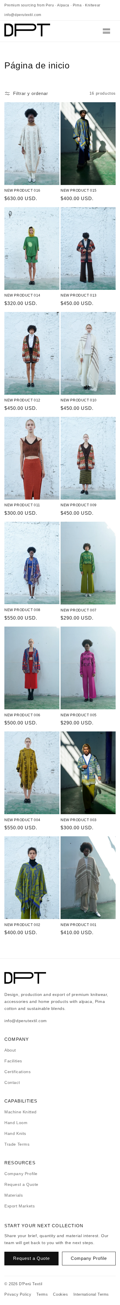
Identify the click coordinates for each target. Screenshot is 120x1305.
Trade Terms (17, 1144)
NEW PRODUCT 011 (22, 505)
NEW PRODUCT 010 (79, 400)
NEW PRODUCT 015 (79, 190)
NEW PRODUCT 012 (22, 400)
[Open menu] (109, 31)
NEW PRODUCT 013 (79, 295)
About (10, 1050)
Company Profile (21, 1173)
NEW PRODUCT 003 (79, 820)
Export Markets (19, 1206)
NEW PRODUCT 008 (22, 610)
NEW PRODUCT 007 (79, 610)
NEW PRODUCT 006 (22, 715)
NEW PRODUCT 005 (79, 715)
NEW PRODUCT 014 (22, 295)
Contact (12, 1082)
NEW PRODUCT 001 (79, 925)
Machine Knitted (20, 1112)
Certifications (17, 1071)
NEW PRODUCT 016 (22, 190)
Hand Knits (15, 1133)
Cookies (60, 1294)
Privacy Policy (17, 1294)
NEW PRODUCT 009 (79, 505)
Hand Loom (15, 1122)
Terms (42, 1294)
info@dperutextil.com (22, 15)
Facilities (13, 1061)
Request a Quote (21, 1184)
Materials (13, 1195)
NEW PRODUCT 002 (22, 925)
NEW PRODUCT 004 (22, 820)
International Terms (91, 1294)
